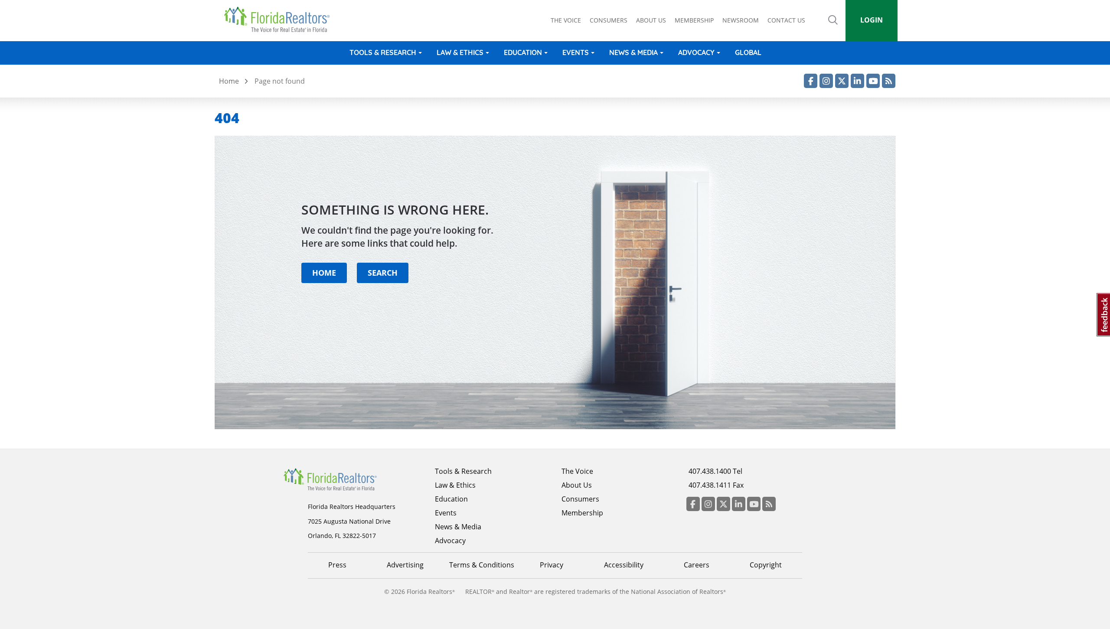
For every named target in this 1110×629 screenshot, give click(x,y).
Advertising (405, 565)
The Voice (566, 20)
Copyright (766, 565)
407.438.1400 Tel (715, 471)
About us (651, 20)
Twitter (842, 80)
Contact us (786, 20)
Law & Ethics (460, 52)
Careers (696, 565)
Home (229, 81)
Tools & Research (382, 52)
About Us (577, 485)
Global (748, 52)
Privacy (551, 565)
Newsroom (740, 20)
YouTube (873, 80)
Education (523, 52)
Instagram (826, 80)
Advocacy (696, 52)
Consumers (608, 20)
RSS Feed (888, 80)
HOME (324, 272)
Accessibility (623, 565)
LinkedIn (857, 80)
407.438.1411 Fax (716, 485)
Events (575, 52)
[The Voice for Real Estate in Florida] (343, 478)
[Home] (280, 19)
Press (337, 565)
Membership (694, 20)
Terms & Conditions (481, 565)
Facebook (810, 80)
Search (832, 26)
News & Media (633, 52)
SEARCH (383, 272)
